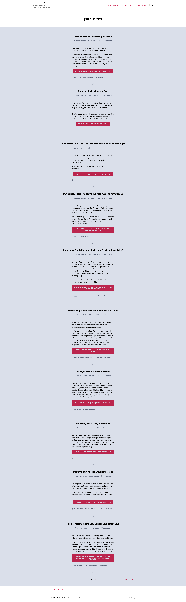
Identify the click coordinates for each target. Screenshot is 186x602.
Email (60, 590)
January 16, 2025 (95, 148)
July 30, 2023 (95, 315)
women (109, 357)
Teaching (131, 5)
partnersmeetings (90, 510)
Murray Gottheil (81, 40)
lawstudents (99, 458)
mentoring (76, 510)
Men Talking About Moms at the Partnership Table (93, 310)
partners (103, 77)
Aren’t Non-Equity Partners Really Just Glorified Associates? (93, 250)
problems (92, 409)
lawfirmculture (83, 130)
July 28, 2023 (95, 375)
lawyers (98, 77)
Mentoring (123, 5)
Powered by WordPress (75, 598)
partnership (98, 180)
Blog (137, 5)
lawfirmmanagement (85, 77)
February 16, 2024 (95, 254)
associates (77, 409)
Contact (144, 5)
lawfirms (93, 77)
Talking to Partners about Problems (93, 371)
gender (76, 357)
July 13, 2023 (95, 427)
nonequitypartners (106, 295)
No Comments (108, 40)
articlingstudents (78, 458)
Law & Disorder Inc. (39, 3)
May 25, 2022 (95, 476)
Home (109, 5)
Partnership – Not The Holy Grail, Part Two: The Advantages (93, 194)
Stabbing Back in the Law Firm (93, 91)
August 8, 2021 (95, 528)
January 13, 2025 (95, 198)
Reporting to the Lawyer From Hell (93, 423)
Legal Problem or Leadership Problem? (93, 36)
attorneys (76, 77)
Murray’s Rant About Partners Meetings (93, 472)
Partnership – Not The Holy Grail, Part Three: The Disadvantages (93, 143)
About (114, 5)
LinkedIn (52, 590)
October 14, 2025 (95, 95)
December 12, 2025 (95, 40)
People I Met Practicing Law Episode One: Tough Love (93, 523)
